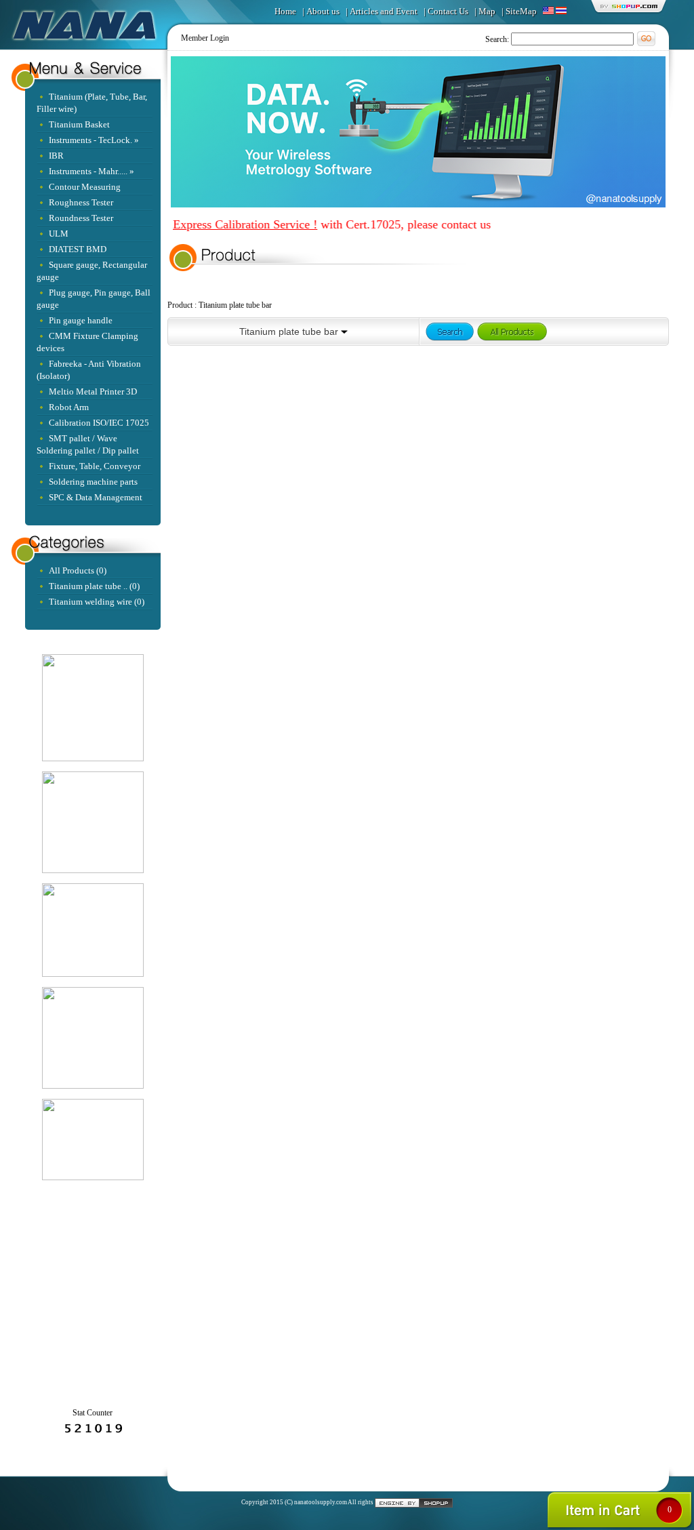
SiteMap (521, 11)
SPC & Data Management (95, 497)
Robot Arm (69, 407)
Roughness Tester (81, 202)
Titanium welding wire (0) (96, 602)
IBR (56, 155)
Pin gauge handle (81, 320)
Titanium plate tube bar (235, 305)
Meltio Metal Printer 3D (93, 391)
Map (486, 11)
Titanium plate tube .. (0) (94, 586)
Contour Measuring (85, 187)
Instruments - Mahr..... (88, 171)
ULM (58, 233)
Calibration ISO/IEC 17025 (99, 423)
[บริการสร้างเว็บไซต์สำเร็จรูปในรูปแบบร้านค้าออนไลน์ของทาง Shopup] (414, 1502)
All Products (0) (77, 570)
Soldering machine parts (93, 482)
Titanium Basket (79, 124)
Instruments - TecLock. (90, 140)
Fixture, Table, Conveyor (94, 466)
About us (323, 11)
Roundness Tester (81, 218)
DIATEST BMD (77, 249)
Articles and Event (383, 11)
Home (285, 11)
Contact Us (448, 11)
